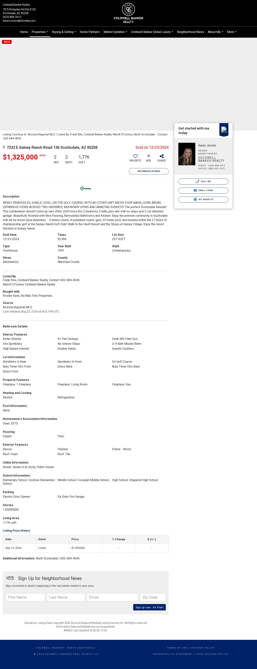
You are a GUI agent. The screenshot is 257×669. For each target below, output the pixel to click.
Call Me (205, 181)
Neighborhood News (190, 32)
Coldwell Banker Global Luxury (152, 34)
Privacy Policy (203, 648)
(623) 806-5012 (12, 16)
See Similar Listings (148, 171)
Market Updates (115, 34)
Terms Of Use (177, 648)
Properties (40, 33)
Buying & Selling (64, 34)
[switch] (135, 159)
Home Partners (90, 32)
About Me (216, 34)
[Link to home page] (128, 13)
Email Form (205, 190)
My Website (205, 199)
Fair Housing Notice (212, 654)
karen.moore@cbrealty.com (19, 20)
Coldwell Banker (50, 648)
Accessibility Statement (173, 654)
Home (24, 32)
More (232, 34)
